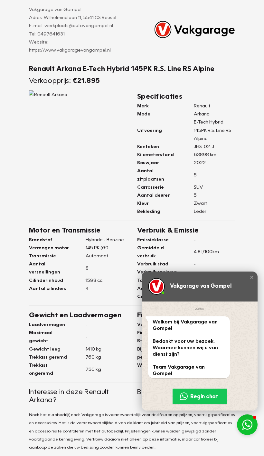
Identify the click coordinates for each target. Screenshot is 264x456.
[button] (252, 277)
